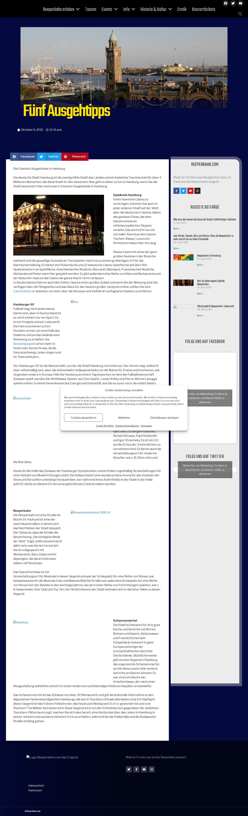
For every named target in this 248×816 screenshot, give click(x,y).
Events (107, 9)
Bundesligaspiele (24, 343)
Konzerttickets (203, 9)
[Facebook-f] (176, 191)
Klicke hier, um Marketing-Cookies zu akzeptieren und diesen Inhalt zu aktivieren (205, 398)
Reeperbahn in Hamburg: (209, 256)
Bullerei (114, 703)
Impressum (146, 425)
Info (126, 9)
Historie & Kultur (153, 9)
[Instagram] (197, 191)
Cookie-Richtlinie (105, 425)
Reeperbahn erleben (58, 9)
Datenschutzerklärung (127, 425)
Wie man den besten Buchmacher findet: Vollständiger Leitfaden (204, 219)
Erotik (181, 9)
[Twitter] (233, 3)
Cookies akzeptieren (83, 417)
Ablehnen (124, 417)
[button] (240, 13)
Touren (90, 9)
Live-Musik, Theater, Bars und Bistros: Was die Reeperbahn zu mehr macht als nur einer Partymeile (203, 238)
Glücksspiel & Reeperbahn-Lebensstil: (215, 306)
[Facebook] (225, 3)
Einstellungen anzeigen (164, 417)
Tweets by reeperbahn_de (205, 469)
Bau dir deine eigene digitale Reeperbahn (211, 283)
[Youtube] (240, 3)
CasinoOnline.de (24, 291)
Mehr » (176, 228)
